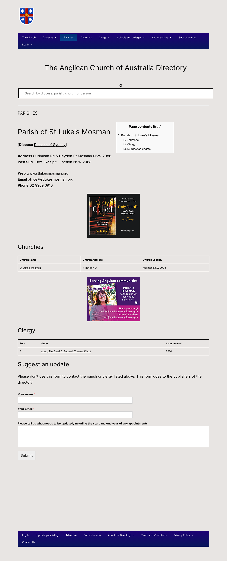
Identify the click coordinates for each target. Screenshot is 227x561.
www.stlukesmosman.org (47, 173)
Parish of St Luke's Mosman (139, 135)
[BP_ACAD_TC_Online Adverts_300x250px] (113, 215)
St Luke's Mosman (30, 267)
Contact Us (28, 542)
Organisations (160, 37)
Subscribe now (187, 37)
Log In (25, 44)
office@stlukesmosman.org (50, 179)
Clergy (102, 37)
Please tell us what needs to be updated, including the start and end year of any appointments (83, 423)
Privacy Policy (182, 535)
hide (157, 126)
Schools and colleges (129, 37)
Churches (86, 37)
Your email (26, 409)
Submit (27, 455)
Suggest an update (137, 149)
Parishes (69, 37)
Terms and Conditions (154, 535)
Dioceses (48, 37)
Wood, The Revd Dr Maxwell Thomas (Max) (66, 351)
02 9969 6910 (41, 185)
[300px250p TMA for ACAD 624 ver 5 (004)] (113, 299)
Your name (26, 394)
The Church (29, 37)
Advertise (71, 535)
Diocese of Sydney (50, 145)
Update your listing (48, 535)
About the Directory (119, 535)
